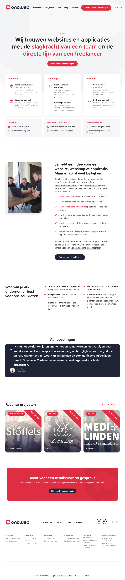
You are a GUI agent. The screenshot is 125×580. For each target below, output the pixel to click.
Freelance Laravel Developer (89, 546)
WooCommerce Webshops (30, 539)
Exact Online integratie (71, 538)
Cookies (87, 575)
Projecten (49, 7)
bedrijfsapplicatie (92, 185)
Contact (74, 7)
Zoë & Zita (51, 448)
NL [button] (116, 7)
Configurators (49, 538)
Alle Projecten (110, 404)
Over (59, 7)
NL (113, 522)
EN (117, 522)
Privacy (78, 575)
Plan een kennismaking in (96, 7)
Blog (66, 7)
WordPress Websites (12, 538)
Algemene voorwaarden (61, 575)
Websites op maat (11, 541)
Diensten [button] (37, 7)
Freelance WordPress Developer (90, 541)
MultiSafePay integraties (71, 541)
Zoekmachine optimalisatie (107, 539)
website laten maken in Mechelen (86, 247)
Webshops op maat (31, 543)
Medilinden (91, 448)
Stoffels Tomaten (15, 448)
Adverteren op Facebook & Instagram (110, 544)
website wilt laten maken (66, 185)
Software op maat (50, 541)
